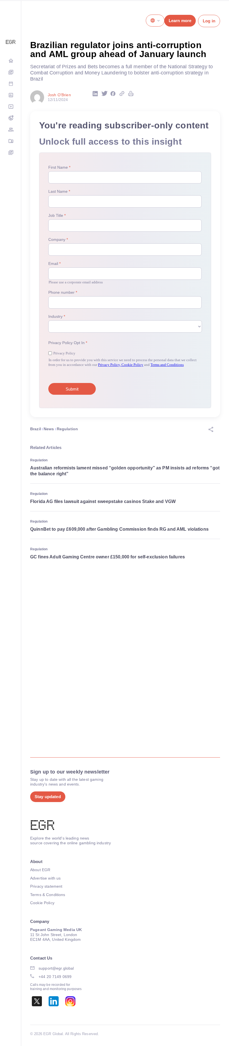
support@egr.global (56, 968)
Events (11, 84)
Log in (209, 20)
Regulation (67, 429)
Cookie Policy (42, 903)
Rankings (11, 95)
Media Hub (11, 107)
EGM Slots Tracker (11, 118)
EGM (11, 130)
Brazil (35, 429)
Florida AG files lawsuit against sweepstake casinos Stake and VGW (103, 501)
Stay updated (48, 796)
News (49, 429)
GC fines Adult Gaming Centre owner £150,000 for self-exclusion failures (107, 556)
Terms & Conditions (47, 894)
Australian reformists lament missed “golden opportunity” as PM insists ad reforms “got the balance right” (125, 471)
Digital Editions (11, 72)
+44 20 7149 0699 (55, 976)
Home (11, 61)
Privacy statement (46, 886)
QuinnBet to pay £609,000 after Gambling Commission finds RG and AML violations (119, 529)
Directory (11, 141)
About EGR (40, 870)
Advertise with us (45, 878)
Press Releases (11, 153)
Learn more (180, 20)
